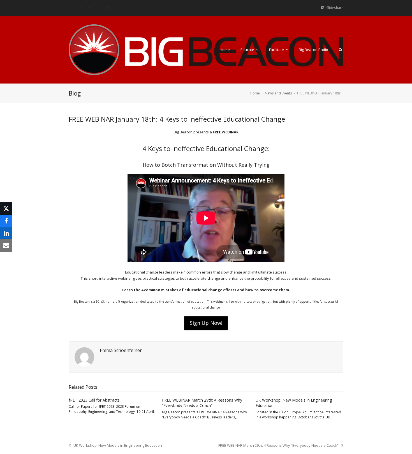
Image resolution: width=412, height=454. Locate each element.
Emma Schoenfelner (121, 350)
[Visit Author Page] (84, 356)
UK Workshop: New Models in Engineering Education (115, 445)
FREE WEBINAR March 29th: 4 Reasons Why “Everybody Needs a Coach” (202, 402)
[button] (341, 50)
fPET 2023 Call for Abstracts (94, 400)
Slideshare (334, 7)
